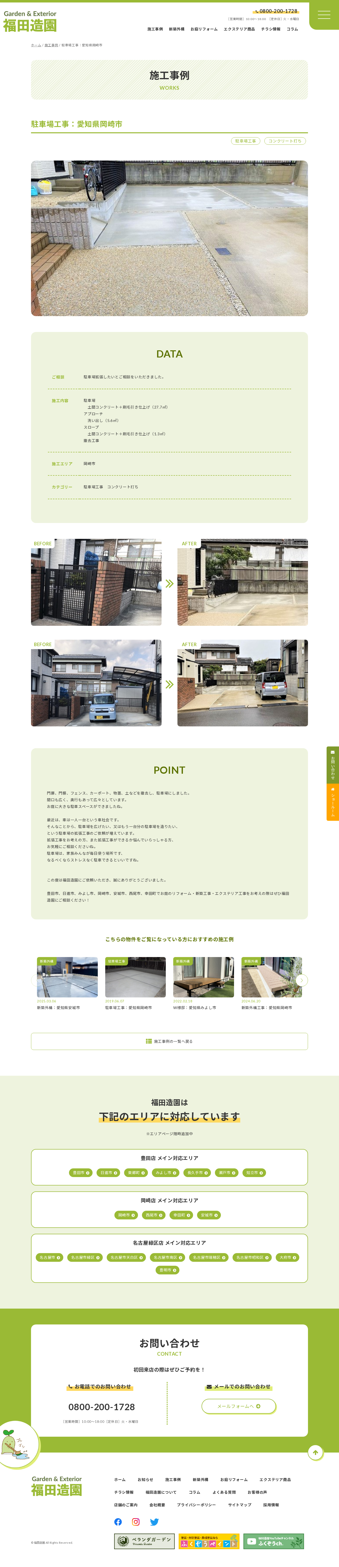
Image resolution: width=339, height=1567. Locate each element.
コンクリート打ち (285, 140)
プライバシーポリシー (196, 1505)
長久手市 (195, 1172)
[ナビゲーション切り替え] (324, 15)
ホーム (36, 45)
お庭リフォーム (204, 29)
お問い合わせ (333, 768)
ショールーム (333, 805)
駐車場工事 (245, 140)
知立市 (252, 1172)
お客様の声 (257, 1492)
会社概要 (157, 1505)
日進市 (106, 1172)
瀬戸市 (225, 1172)
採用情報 (271, 1505)
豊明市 (165, 1270)
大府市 (285, 1257)
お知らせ (145, 1479)
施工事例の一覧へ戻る (173, 1041)
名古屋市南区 (165, 1257)
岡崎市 (124, 1215)
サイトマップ (240, 1505)
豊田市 (79, 1172)
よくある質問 (224, 1492)
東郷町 (134, 1172)
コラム (292, 29)
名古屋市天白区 (124, 1257)
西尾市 (152, 1215)
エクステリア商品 (239, 29)
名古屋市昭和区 (250, 1257)
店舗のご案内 (126, 1505)
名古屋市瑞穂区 (206, 1257)
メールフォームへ (235, 1406)
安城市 (207, 1215)
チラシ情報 (271, 29)
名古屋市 (47, 1257)
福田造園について (161, 1492)
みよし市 (163, 1172)
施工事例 (155, 29)
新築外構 (177, 29)
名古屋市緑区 (83, 1257)
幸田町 (179, 1215)
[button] (302, 980)
